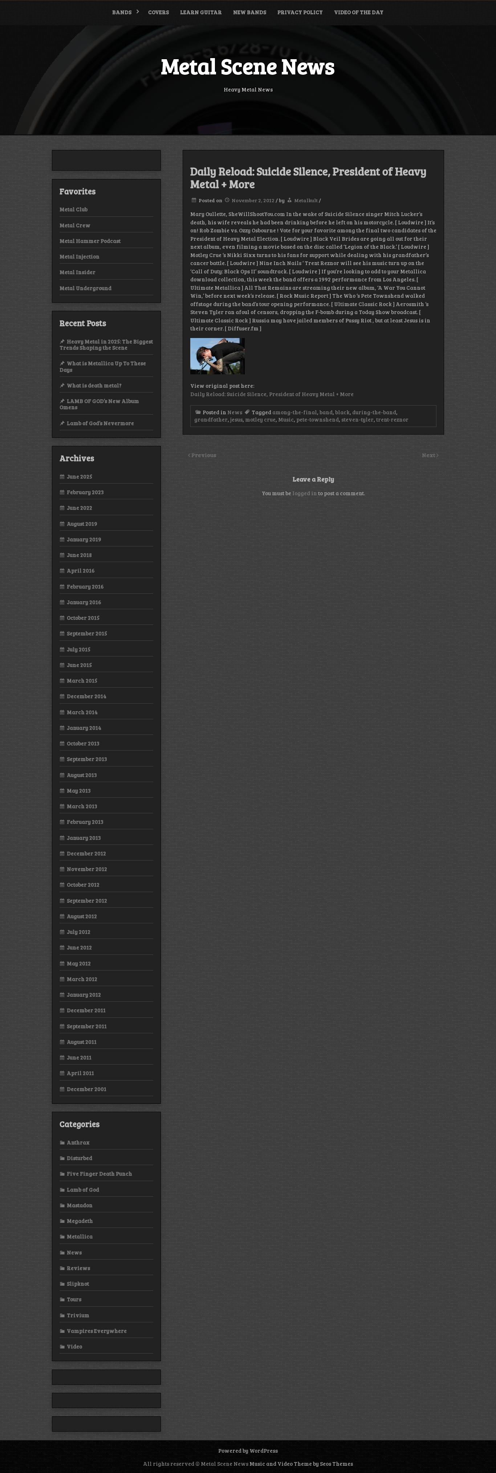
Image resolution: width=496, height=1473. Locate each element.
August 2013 (82, 774)
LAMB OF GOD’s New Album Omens (99, 404)
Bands (121, 12)
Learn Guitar (201, 12)
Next (429, 455)
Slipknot (78, 1283)
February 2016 (85, 586)
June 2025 (79, 476)
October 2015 (83, 617)
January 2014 (84, 727)
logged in (304, 493)
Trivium (78, 1315)
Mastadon (80, 1205)
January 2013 (84, 837)
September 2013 (87, 758)
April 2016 (81, 570)
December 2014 (86, 696)
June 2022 (79, 507)
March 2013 (82, 806)
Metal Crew (75, 225)
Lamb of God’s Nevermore (100, 423)
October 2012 (83, 884)
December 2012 (86, 853)
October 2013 (83, 743)
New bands (249, 12)
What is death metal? (94, 385)
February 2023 (85, 492)
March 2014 (82, 712)
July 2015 (78, 649)
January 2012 (84, 994)
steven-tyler (357, 419)
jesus (236, 419)
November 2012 (87, 868)
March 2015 (82, 680)
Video (74, 1346)
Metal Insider (77, 272)
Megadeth (80, 1220)
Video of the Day (358, 12)
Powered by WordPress (248, 1450)
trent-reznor (392, 419)
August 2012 (82, 916)
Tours (74, 1299)
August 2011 (82, 1041)
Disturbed (79, 1157)
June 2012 (79, 947)
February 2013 (85, 821)
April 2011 (80, 1073)
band (326, 412)
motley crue (260, 419)
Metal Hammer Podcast (90, 240)
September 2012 (87, 900)
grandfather (211, 419)
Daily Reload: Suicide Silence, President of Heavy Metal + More (272, 394)
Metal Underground (85, 288)
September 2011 (87, 1026)
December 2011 (86, 1010)
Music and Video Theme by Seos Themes (301, 1463)
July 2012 (78, 931)
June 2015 (79, 664)
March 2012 (82, 978)
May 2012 (79, 963)
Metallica (80, 1236)
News (234, 412)
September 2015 (87, 633)
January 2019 (84, 539)
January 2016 (84, 602)
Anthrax (78, 1142)
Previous (203, 455)
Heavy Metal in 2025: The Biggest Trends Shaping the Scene (106, 344)
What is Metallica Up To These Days (103, 366)
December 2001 (86, 1088)
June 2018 (79, 554)
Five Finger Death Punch (99, 1173)
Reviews (78, 1267)
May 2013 (79, 790)
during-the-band (374, 412)
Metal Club (74, 209)
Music (286, 419)
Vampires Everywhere (97, 1330)
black (342, 412)
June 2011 (79, 1057)
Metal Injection (79, 256)
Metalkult (306, 200)
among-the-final (294, 412)
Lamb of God (83, 1189)
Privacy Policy (300, 12)
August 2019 (82, 523)
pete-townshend (317, 419)
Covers (158, 12)
